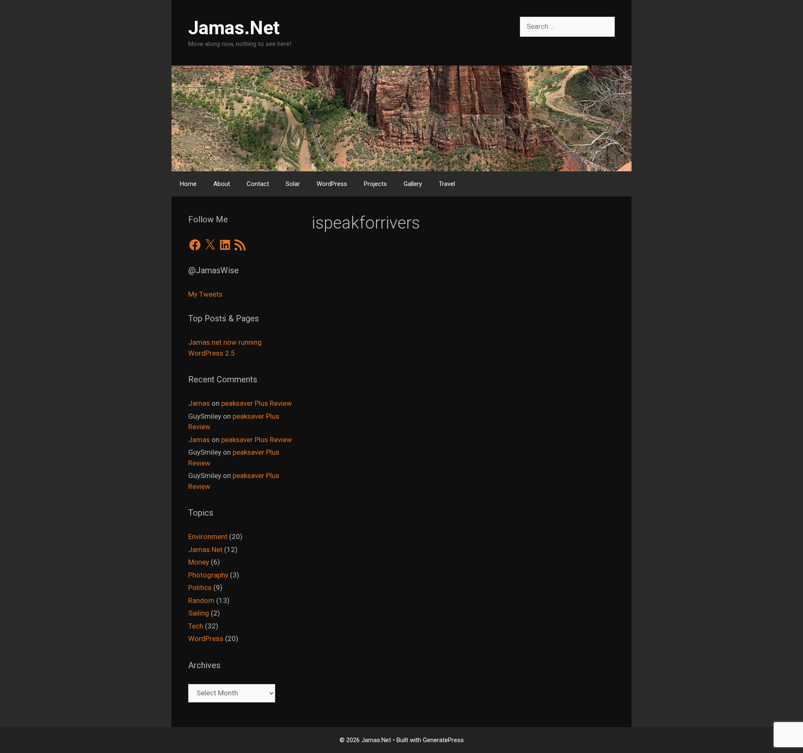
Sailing (198, 613)
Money (198, 562)
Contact (258, 184)
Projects (375, 184)
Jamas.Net (234, 28)
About (221, 184)
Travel (447, 184)
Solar (293, 184)
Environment (208, 536)
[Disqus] (463, 385)
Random (201, 600)
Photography (208, 575)
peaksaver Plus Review (256, 403)
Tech (195, 626)
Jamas (199, 403)
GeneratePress (443, 740)
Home (188, 184)
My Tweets (205, 294)
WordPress (332, 184)
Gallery (413, 184)
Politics (200, 587)
